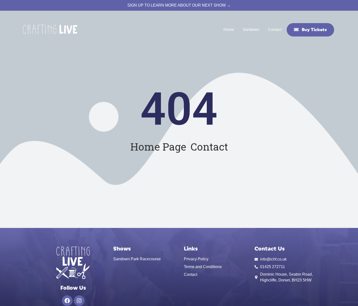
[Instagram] (79, 300)
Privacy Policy (196, 259)
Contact (275, 29)
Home (229, 29)
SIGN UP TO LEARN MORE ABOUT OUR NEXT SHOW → (179, 5)
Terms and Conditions (203, 267)
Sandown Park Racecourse (137, 259)
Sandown (251, 29)
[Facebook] (67, 300)
